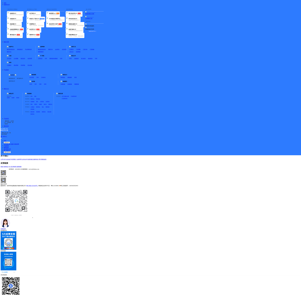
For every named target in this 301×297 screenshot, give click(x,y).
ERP (46, 58)
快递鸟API (7, 4)
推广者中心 (4, 136)
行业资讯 (9, 122)
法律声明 (19, 159)
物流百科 (6, 126)
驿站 (31, 104)
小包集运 (9, 65)
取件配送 (63, 77)
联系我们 (13, 159)
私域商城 (78, 51)
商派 (2, 166)
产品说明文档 (64, 98)
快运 (31, 96)
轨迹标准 (90, 58)
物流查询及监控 (11, 49)
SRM (45, 84)
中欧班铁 (23, 65)
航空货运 (38, 106)
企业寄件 (57, 49)
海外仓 (45, 104)
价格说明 (16, 144)
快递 (35, 96)
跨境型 (17, 97)
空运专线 (30, 65)
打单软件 (43, 77)
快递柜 (40, 104)
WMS (70, 58)
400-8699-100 (7, 149)
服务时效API (12, 81)
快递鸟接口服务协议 (33, 159)
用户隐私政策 (42, 159)
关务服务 (32, 109)
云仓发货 (9, 58)
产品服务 (6, 70)
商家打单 (50, 49)
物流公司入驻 (5, 132)
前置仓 (35, 104)
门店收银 (92, 49)
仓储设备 (69, 84)
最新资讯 (7, 121)
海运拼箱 (16, 65)
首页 (5, 3)
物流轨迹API (12, 78)
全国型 (8, 97)
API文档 (6, 144)
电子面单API (20, 78)
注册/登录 (10, 136)
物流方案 (6, 42)
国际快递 (47, 106)
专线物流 (32, 101)
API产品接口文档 (65, 96)
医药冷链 (32, 111)
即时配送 (38, 98)
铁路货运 (44, 111)
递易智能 (18, 166)
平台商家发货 (28, 49)
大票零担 (47, 101)
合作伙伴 (24, 159)
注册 (5, 152)
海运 (43, 106)
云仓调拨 (16, 58)
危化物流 (38, 111)
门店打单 (85, 49)
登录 (9, 152)
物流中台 (9, 51)
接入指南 (11, 144)
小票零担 (42, 101)
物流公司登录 (6, 133)
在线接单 (76, 58)
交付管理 (31, 77)
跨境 (75, 77)
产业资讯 (6, 118)
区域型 (13, 97)
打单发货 (40, 58)
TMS (96, 58)
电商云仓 (50, 104)
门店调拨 (78, 49)
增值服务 (69, 77)
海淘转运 (5, 166)
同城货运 (32, 98)
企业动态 (8, 159)
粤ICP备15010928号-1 (32, 185)
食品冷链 (49, 111)
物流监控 (23, 58)
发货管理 (64, 49)
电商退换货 (20, 49)
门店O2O (71, 51)
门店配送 (71, 49)
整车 (37, 101)
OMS (61, 58)
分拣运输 (63, 84)
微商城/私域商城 (53, 58)
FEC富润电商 (12, 166)
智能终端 (76, 84)
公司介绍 (3, 159)
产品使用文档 (73, 96)
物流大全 (6, 88)
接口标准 (83, 58)
